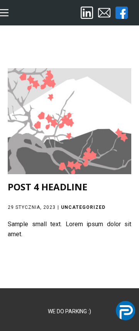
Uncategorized (83, 207)
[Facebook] (121, 13)
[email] (104, 13)
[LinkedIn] (87, 13)
